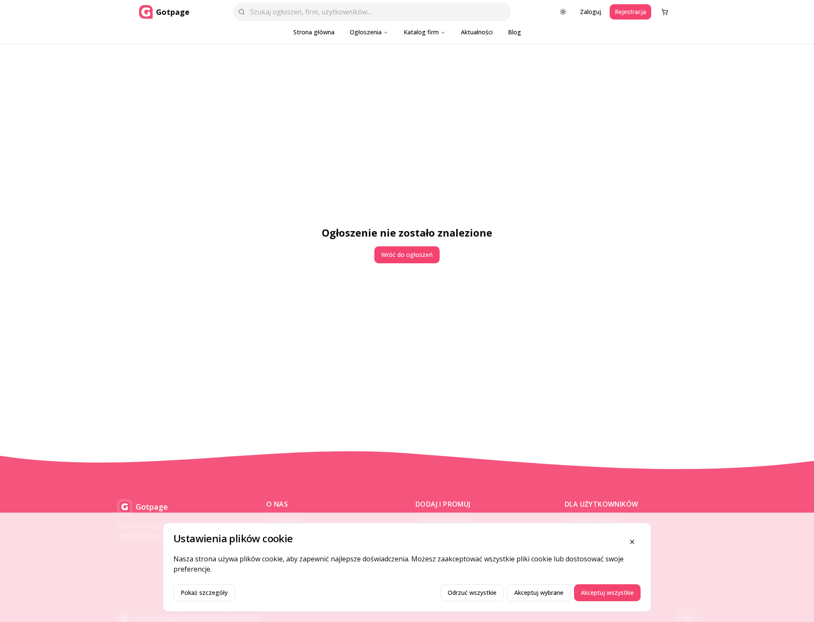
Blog (514, 32)
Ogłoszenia (366, 32)
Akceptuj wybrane (538, 593)
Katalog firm (421, 32)
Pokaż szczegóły (204, 593)
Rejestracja (630, 12)
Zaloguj (590, 12)
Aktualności (477, 32)
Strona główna (314, 32)
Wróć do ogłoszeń (407, 255)
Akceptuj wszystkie (607, 593)
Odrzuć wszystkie (472, 593)
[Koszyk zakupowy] (665, 11)
